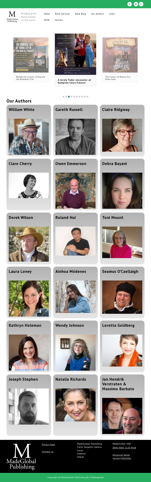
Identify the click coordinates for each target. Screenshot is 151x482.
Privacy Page (48, 444)
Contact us (48, 451)
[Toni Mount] (122, 242)
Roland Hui (65, 217)
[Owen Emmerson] (75, 189)
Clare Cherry (20, 163)
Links (112, 13)
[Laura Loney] (29, 297)
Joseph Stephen (23, 379)
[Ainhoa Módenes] (75, 296)
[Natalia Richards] (75, 405)
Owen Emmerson (70, 163)
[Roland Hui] (75, 241)
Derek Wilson (21, 217)
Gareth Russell (69, 109)
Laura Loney (20, 271)
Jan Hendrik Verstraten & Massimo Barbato (118, 384)
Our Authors (97, 13)
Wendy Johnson (69, 325)
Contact (59, 20)
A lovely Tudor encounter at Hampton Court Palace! (40, 78)
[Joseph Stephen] (29, 405)
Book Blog (80, 13)
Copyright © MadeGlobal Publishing (66, 477)
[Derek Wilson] (29, 243)
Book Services (62, 13)
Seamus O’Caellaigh (120, 271)
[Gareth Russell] (75, 136)
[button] (63, 97)
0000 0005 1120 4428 (124, 447)
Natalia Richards (70, 379)
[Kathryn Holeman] (29, 351)
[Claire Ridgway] (122, 135)
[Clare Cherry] (29, 185)
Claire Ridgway (116, 109)
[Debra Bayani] (122, 189)
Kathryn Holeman (25, 325)
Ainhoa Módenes (70, 271)
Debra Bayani (114, 163)
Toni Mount (112, 217)
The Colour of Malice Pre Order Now (83, 81)
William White (22, 109)
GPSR (47, 20)
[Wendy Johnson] (75, 351)
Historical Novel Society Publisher (122, 457)
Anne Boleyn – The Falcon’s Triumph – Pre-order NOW (129, 78)
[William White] (29, 136)
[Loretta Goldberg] (122, 350)
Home (47, 13)
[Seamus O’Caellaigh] (122, 297)
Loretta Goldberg (118, 325)
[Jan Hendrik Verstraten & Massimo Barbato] (122, 415)
